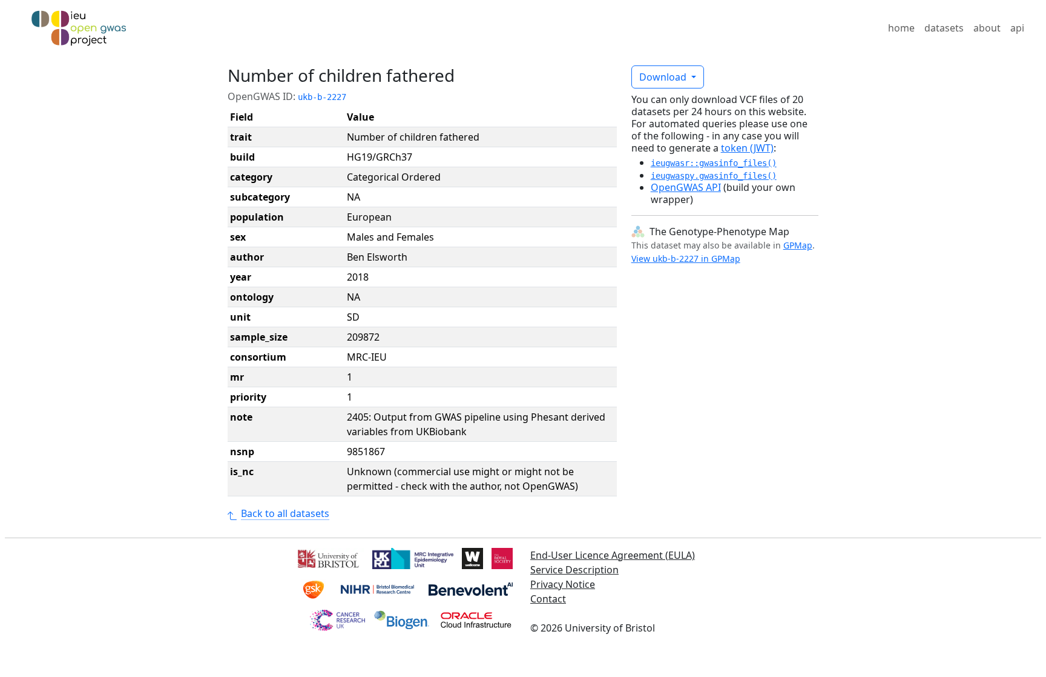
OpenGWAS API (686, 187)
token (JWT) (747, 148)
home (901, 28)
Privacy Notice (562, 584)
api (1017, 28)
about (987, 28)
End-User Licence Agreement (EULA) (612, 555)
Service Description (574, 569)
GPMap (797, 245)
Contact (548, 598)
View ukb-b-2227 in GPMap (685, 258)
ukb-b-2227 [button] (322, 97)
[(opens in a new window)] (327, 557)
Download (664, 77)
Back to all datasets (285, 513)
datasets (944, 28)
